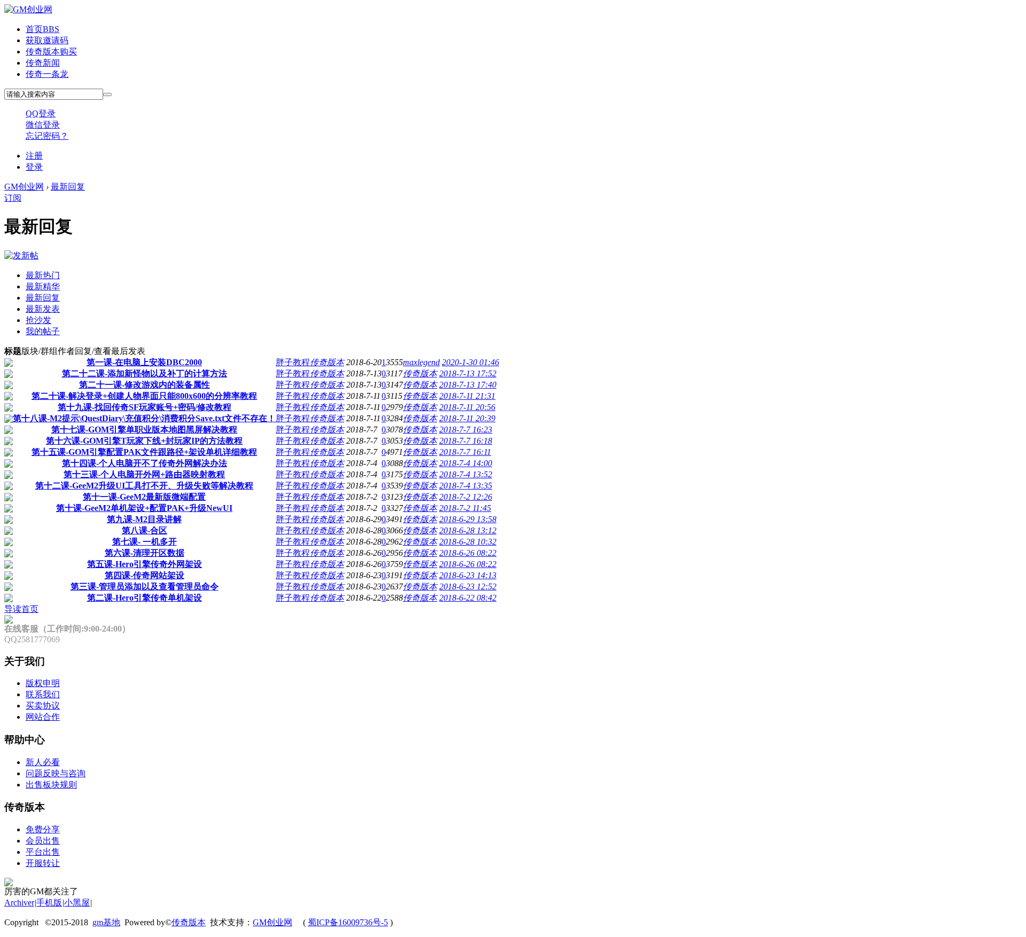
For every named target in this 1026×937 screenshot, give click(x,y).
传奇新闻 (43, 62)
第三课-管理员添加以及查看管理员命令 (145, 586)
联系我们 (43, 694)
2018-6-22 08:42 (467, 597)
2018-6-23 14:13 (467, 575)
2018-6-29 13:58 (467, 519)
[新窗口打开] (8, 363)
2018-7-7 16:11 (465, 451)
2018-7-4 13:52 (465, 474)
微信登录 (43, 124)
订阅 (12, 197)
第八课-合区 (144, 530)
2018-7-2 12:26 (465, 496)
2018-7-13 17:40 (467, 384)
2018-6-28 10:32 (467, 541)
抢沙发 (38, 320)
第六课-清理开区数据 (144, 552)
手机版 (49, 902)
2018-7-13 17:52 (467, 373)
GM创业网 (24, 186)
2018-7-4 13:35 (465, 485)
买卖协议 (43, 705)
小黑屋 (77, 902)
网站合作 (43, 716)
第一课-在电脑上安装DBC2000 (144, 362)
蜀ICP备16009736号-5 (348, 922)
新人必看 (43, 762)
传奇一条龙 (47, 73)
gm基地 (106, 922)
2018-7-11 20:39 (467, 418)
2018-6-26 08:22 (467, 552)
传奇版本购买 (51, 51)
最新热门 (43, 275)
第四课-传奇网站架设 (144, 575)
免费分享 (43, 829)
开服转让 (43, 863)
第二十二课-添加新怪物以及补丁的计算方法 (144, 373)
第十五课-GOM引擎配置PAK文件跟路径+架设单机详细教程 (144, 451)
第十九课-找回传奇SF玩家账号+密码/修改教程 (144, 407)
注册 (34, 155)
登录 (34, 166)
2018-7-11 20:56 (467, 407)
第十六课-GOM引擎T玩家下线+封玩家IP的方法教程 (144, 440)
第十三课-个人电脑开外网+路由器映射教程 (144, 474)
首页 (42, 29)
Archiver (19, 902)
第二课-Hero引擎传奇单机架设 (144, 597)
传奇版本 (327, 362)
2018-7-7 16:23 (465, 429)
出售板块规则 (51, 784)
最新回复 (68, 186)
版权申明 (43, 683)
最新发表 (43, 308)
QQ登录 (41, 113)
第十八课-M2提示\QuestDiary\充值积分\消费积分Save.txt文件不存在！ (144, 418)
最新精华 (43, 286)
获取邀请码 (47, 40)
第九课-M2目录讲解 (144, 519)
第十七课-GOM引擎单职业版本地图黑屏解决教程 (144, 429)
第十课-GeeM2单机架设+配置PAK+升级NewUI (144, 508)
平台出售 (43, 851)
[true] (107, 94)
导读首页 (21, 608)
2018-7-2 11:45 (465, 508)
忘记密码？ (47, 135)
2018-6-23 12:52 (467, 586)
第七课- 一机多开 (144, 541)
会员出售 (43, 840)
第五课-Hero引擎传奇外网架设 (144, 564)
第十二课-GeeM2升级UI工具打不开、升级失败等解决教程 (144, 485)
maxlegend (421, 362)
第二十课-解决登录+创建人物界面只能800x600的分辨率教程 (144, 395)
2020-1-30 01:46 (470, 362)
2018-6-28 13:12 (467, 530)
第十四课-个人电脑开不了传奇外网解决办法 (144, 463)
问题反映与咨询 (56, 773)
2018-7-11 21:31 (467, 395)
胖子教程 (293, 362)
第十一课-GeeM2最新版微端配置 (144, 496)
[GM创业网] (28, 9)
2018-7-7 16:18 (465, 440)
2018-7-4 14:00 (465, 463)
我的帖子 (43, 331)
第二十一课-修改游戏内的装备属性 (144, 384)
